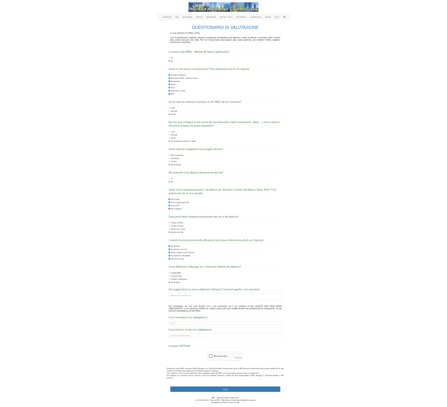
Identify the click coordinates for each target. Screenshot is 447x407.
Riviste (173, 84)
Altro (172, 94)
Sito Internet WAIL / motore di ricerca (184, 78)
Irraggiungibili (176, 273)
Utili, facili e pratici (177, 259)
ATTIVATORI (240, 17)
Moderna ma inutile (178, 229)
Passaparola (175, 81)
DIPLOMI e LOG (225, 17)
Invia (225, 389)
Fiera (173, 87)
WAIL (177, 17)
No (172, 61)
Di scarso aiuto (176, 276)
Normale (174, 111)
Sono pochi (175, 205)
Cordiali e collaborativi (179, 279)
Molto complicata (177, 155)
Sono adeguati (176, 208)
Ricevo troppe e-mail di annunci (182, 252)
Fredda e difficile (177, 222)
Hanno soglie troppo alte (180, 202)
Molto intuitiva (176, 164)
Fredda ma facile (177, 226)
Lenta (173, 108)
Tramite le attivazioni (178, 75)
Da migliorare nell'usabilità (180, 255)
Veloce (173, 114)
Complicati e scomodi (179, 249)
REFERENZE (211, 17)
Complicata (175, 158)
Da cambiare (175, 282)
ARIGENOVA (167, 17)
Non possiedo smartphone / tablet (183, 141)
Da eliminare (175, 246)
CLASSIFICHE (255, 17)
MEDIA (267, 17)
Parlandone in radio (178, 90)
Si (171, 58)
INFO (277, 17)
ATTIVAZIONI (188, 17)
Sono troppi (175, 199)
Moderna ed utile (177, 232)
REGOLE (199, 17)
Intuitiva (174, 161)
